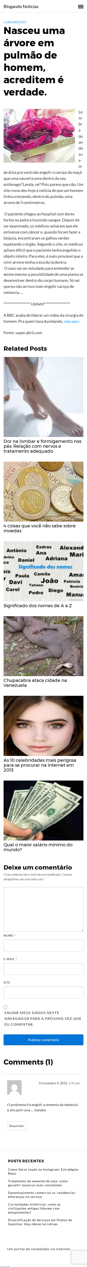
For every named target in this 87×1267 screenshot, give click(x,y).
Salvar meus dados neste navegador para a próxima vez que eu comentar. (42, 1018)
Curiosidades (15, 22)
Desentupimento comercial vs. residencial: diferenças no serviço (42, 1195)
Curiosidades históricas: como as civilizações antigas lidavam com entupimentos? (34, 1208)
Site (7, 982)
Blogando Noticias (21, 6)
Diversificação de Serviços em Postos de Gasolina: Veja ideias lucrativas (40, 1222)
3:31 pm (74, 1083)
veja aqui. (72, 321)
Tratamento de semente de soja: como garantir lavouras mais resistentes (38, 1183)
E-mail (10, 959)
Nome (9, 935)
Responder (16, 1126)
